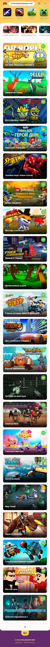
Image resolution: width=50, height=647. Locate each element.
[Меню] (45, 3)
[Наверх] (25, 627)
